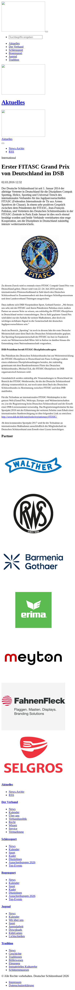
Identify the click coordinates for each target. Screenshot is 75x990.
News (12, 809)
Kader (12, 855)
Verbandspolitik (18, 818)
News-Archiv (16, 791)
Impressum (15, 982)
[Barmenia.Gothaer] (33, 584)
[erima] (33, 632)
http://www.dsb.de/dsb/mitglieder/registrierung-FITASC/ (29, 416)
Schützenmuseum (19, 969)
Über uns (14, 815)
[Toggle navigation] (46, 31)
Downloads (15, 929)
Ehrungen (14, 963)
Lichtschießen (17, 936)
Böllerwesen (16, 960)
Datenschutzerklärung (21, 985)
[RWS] (33, 536)
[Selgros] (33, 777)
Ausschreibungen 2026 (22, 862)
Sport (12, 852)
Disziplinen (15, 859)
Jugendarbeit (16, 926)
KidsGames (15, 933)
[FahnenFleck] (33, 729)
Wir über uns (16, 920)
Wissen (13, 825)
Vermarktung (16, 831)
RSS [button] (11, 151)
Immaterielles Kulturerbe (23, 966)
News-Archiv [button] (16, 148)
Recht (12, 822)
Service (13, 828)
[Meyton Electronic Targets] (33, 681)
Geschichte (15, 953)
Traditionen (15, 956)
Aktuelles (13, 102)
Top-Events (15, 865)
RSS (11, 795)
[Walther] (33, 488)
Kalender (14, 812)
